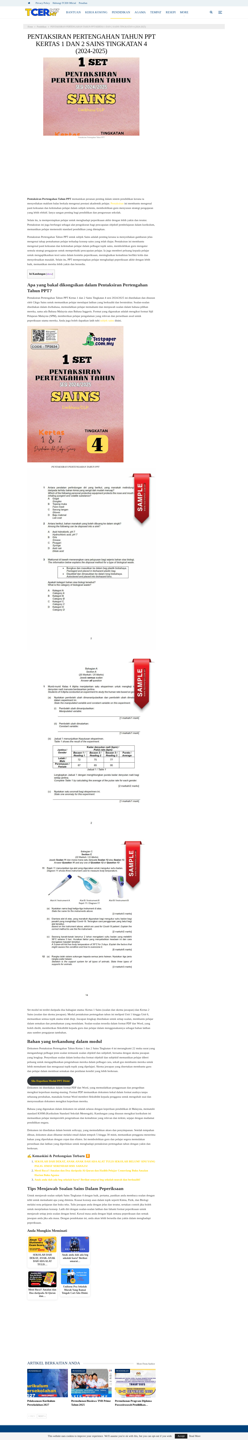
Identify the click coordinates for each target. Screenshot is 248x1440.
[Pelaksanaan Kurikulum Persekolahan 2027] (47, 1383)
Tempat (155, 12)
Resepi (171, 12)
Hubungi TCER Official (64, 3)
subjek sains (107, 320)
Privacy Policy (43, 3)
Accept (181, 1436)
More (184, 12)
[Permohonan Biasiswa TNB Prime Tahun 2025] (91, 1383)
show (49, 274)
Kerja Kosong (96, 12)
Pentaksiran (117, 203)
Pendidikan (121, 12)
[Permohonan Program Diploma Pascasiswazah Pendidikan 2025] (135, 1383)
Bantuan (73, 12)
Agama (140, 12)
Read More (194, 1436)
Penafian (83, 3)
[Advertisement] (91, 169)
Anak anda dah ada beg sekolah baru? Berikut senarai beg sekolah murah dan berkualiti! (87, 1179)
